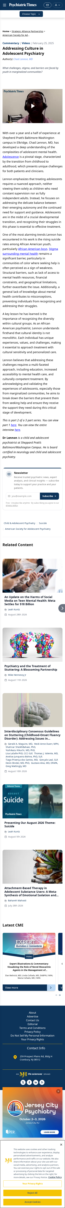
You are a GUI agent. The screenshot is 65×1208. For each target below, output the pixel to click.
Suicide (43, 523)
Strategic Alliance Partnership (27, 31)
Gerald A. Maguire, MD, (20, 743)
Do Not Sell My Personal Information (32, 1035)
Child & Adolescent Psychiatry (19, 523)
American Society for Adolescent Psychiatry (27, 528)
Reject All (32, 1192)
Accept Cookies (32, 1202)
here (13, 425)
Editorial (33, 1024)
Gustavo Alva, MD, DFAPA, (44, 762)
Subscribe (47, 496)
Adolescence (11, 157)
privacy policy (12, 505)
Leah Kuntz (14, 609)
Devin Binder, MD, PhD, (18, 762)
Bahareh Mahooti (17, 900)
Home (6, 31)
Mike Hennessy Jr (17, 674)
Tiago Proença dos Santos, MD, (22, 759)
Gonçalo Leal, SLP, (48, 759)
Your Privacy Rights (32, 1039)
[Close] (61, 1144)
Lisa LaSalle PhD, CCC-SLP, (19, 753)
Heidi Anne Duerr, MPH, (46, 743)
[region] (32, 1174)
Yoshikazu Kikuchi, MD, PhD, (20, 750)
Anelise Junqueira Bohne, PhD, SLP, (24, 756)
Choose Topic (29, 13)
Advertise (32, 1016)
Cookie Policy (55, 1177)
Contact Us (32, 1020)
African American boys (32, 249)
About (32, 1012)
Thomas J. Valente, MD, (46, 753)
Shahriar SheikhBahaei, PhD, (21, 746)
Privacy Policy (32, 1031)
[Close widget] (58, 1091)
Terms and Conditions (32, 1028)
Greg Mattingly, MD (16, 766)
